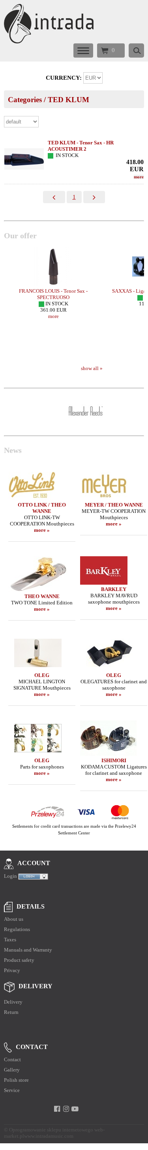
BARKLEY (113, 589)
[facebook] (57, 1109)
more (139, 177)
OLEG (41, 675)
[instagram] (66, 1109)
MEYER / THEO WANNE (114, 505)
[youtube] (75, 1109)
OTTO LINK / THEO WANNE (42, 508)
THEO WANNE (42, 596)
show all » (92, 368)
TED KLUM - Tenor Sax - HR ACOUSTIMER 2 (81, 146)
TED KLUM (68, 99)
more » (42, 530)
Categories (25, 99)
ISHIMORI (113, 760)
